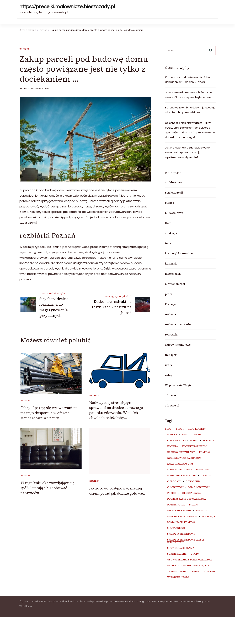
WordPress (25, 606)
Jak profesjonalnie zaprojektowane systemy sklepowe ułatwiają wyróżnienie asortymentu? (187, 152)
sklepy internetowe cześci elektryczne (185, 541)
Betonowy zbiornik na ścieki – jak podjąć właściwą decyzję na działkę (190, 110)
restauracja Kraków (181, 522)
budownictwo (174, 213)
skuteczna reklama (180, 548)
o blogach (174, 481)
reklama (170, 314)
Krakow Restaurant (181, 452)
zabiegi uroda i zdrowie (183, 571)
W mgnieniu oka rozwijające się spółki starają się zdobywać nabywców (47, 487)
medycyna (202, 470)
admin (23, 88)
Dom (168, 223)
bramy (198, 434)
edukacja (171, 233)
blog (168, 429)
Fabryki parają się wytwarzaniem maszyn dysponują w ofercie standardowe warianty (49, 412)
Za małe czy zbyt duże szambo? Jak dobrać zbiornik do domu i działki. (187, 79)
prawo (193, 505)
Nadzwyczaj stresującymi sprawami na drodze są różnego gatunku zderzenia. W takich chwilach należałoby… (116, 410)
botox (185, 434)
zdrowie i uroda (178, 577)
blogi (180, 429)
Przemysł (171, 304)
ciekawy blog (176, 440)
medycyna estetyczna (181, 475)
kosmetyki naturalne (179, 253)
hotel (194, 440)
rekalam (202, 510)
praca (169, 294)
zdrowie (170, 395)
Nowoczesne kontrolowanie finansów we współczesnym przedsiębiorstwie (188, 95)
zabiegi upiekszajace (195, 565)
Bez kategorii (174, 192)
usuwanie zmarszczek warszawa (189, 560)
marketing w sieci (179, 470)
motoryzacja (173, 274)
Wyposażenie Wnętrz (179, 385)
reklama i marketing (179, 324)
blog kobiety (197, 429)
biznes (24, 49)
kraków (204, 452)
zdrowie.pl (172, 405)
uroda (169, 365)
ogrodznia (193, 481)
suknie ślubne (176, 554)
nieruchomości (175, 284)
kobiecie (208, 440)
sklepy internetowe (178, 344)
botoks (172, 434)
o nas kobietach (199, 487)
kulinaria (171, 263)
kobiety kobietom (194, 446)
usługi (169, 375)
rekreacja (171, 334)
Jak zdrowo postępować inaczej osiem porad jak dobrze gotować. (117, 491)
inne (168, 243)
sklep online (176, 528)
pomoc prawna (191, 493)
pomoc (171, 493)
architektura (173, 182)
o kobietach (175, 487)
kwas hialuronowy (180, 464)
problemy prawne (179, 510)
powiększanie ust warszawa (186, 499)
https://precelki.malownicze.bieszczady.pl (67, 6)
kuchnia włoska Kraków (184, 458)
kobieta (172, 446)
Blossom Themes (180, 601)
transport (171, 355)
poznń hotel (176, 505)
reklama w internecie (182, 516)
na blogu (207, 475)
